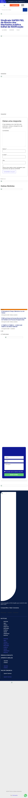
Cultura (5, 625)
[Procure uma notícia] (25, 10)
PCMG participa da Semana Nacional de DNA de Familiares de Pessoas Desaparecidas (13, 318)
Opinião (6, 660)
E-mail (5, 154)
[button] (14, 5)
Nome (5, 148)
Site (4, 160)
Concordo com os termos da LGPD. (14, 471)
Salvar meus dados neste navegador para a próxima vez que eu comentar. (14, 168)
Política (6, 630)
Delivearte (15, 795)
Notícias (6, 621)
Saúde (5, 631)
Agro (5, 623)
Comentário (6, 130)
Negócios (6, 626)
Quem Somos (7, 673)
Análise (6, 662)
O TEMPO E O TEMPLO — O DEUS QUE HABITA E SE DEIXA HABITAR (11, 325)
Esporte (6, 635)
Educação (6, 628)
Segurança (6, 633)
